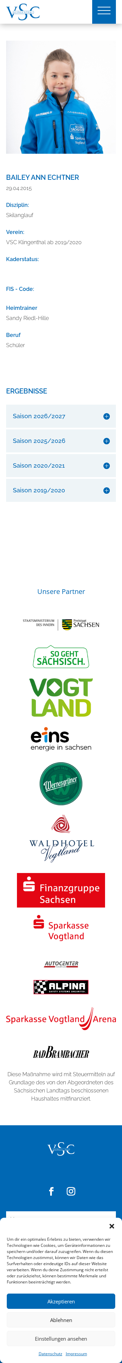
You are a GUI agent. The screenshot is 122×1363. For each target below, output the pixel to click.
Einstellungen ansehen (61, 1338)
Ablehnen (61, 1320)
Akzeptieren (61, 1301)
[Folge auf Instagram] (70, 1191)
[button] (111, 1226)
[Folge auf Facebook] (51, 1191)
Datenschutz (50, 1354)
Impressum (76, 1354)
